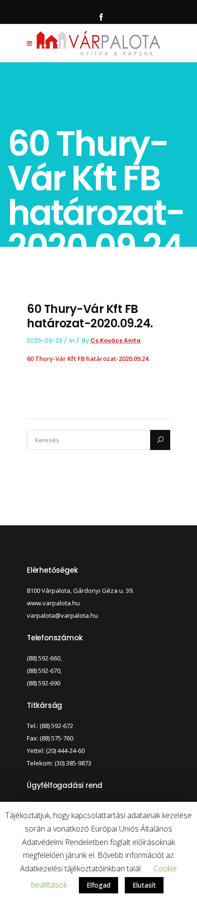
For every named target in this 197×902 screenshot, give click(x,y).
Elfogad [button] (98, 885)
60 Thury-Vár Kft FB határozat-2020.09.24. (88, 358)
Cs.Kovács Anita (115, 340)
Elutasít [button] (144, 885)
